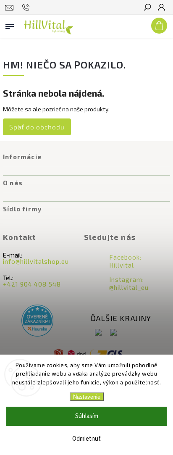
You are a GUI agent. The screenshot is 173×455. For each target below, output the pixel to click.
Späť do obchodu (37, 127)
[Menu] (9, 24)
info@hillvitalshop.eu (36, 261)
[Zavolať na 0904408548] (27, 7)
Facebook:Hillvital (125, 261)
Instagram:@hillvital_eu (129, 283)
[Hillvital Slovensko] (98, 333)
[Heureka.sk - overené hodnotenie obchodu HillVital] (37, 321)
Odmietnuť (86, 438)
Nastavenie (86, 397)
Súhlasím (86, 416)
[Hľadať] (147, 8)
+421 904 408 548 (32, 284)
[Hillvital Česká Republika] (113, 333)
